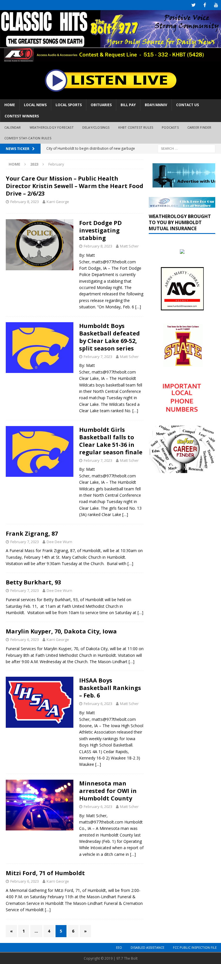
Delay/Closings (96, 127)
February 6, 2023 (24, 639)
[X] (193, 5)
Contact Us (187, 104)
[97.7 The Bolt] (110, 58)
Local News (35, 104)
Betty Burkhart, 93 (33, 582)
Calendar (12, 127)
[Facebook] (205, 5)
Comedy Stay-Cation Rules (27, 138)
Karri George (58, 201)
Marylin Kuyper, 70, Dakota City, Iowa (61, 631)
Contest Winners (22, 116)
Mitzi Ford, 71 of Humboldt (45, 873)
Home (9, 104)
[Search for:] (186, 148)
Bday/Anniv (156, 104)
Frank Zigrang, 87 (32, 533)
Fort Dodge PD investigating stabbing (100, 230)
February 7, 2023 (98, 356)
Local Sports (69, 104)
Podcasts (170, 127)
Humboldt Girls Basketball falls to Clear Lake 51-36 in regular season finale (110, 441)
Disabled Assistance (147, 947)
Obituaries (101, 104)
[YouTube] (216, 5)
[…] (138, 307)
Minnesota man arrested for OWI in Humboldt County (108, 790)
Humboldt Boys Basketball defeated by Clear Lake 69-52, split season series (109, 337)
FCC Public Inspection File (195, 947)
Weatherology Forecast (52, 127)
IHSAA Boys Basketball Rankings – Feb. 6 (110, 687)
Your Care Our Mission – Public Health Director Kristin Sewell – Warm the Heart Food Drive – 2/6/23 (74, 186)
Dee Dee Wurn (59, 541)
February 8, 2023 (24, 201)
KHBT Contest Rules (135, 127)
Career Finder (199, 127)
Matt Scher (129, 246)
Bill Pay (128, 104)
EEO (119, 947)
